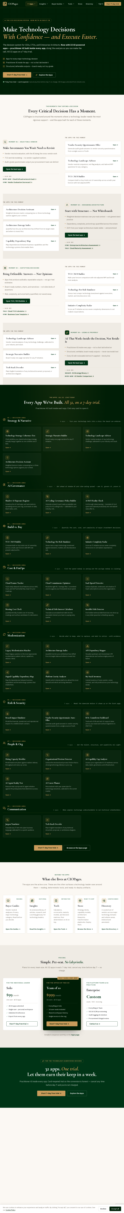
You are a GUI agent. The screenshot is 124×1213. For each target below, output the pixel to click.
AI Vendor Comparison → (84, 376)
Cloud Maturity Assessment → (81, 248)
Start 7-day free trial (17, 75)
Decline (103, 1209)
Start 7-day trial (112, 4)
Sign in (100, 4)
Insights (42, 4)
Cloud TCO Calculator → (17, 311)
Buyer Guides (57, 4)
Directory (89, 4)
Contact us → (94, 1024)
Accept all (115, 1209)
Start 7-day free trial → (48, 848)
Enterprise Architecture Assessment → (85, 245)
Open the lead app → (14, 169)
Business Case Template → (18, 314)
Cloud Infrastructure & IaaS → (24, 179)
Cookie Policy (10, 1210)
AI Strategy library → (80, 373)
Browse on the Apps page (77, 848)
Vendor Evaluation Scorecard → (20, 182)
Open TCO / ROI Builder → (16, 301)
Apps (30, 4)
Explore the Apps (46, 75)
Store (80, 4)
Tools (70, 4)
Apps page (75, 1035)
